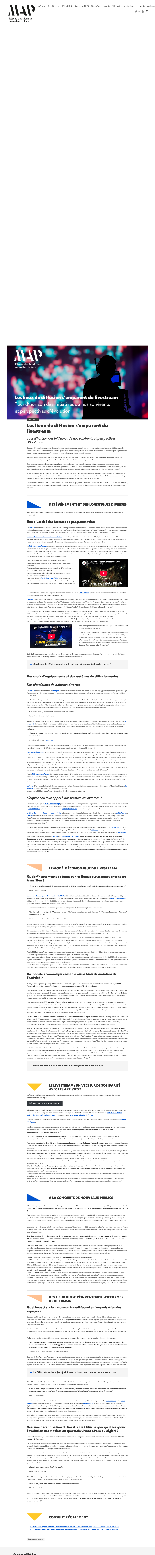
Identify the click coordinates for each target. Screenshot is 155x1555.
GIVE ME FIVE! (67, 6)
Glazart (32, 528)
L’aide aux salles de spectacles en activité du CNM (45, 896)
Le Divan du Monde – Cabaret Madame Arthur (44, 537)
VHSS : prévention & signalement (123, 6)
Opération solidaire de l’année (81, 1115)
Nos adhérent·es (53, 6)
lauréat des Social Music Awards (45, 1115)
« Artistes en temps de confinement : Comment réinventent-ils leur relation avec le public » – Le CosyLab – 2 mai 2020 (74, 1527)
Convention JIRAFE (82, 6)
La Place (30, 599)
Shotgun (55, 691)
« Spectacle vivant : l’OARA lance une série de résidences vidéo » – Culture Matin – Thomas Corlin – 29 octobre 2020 (74, 1530)
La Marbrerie (84, 593)
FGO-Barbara (111, 1401)
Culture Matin (116, 827)
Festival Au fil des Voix (49, 578)
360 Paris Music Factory (38, 546)
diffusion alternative (118, 898)
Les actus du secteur (35, 1539)
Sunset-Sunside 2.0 (69, 809)
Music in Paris (95, 6)
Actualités (106, 6)
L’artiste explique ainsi (35, 752)
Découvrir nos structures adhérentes (44, 1103)
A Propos (41, 6)
